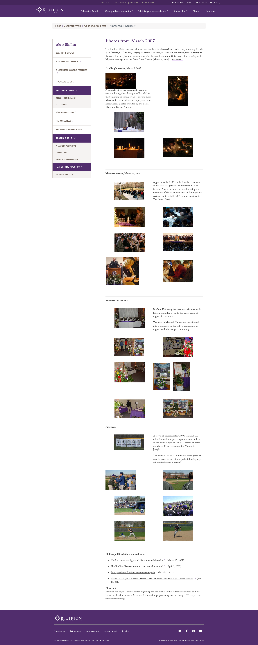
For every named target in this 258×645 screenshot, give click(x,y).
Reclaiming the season (66, 98)
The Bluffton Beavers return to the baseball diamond (137, 567)
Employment (110, 631)
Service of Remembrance (67, 159)
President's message (65, 175)
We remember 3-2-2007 (95, 26)
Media (125, 631)
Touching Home (64, 138)
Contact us (59, 631)
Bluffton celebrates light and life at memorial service (137, 561)
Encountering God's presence (71, 70)
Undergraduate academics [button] (118, 11)
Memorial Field (63, 121)
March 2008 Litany (65, 112)
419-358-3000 (104, 640)
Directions (75, 631)
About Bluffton (72, 26)
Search (214, 3)
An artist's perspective (66, 146)
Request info (178, 3)
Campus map (92, 631)
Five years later (64, 82)
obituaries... (177, 60)
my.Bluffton (121, 3)
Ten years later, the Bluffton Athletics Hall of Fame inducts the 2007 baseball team (152, 579)
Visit (189, 3)
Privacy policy (199, 640)
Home (58, 26)
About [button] (196, 11)
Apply (197, 3)
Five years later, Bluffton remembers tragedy (133, 573)
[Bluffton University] (50, 10)
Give (205, 3)
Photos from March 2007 (69, 130)
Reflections (61, 105)
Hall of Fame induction (68, 167)
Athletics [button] (210, 11)
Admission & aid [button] (89, 11)
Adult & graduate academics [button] (152, 11)
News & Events (149, 3)
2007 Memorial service (67, 62)
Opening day (61, 153)
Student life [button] (179, 11)
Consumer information (185, 640)
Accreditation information (167, 640)
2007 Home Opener (65, 53)
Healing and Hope (65, 90)
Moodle (134, 3)
